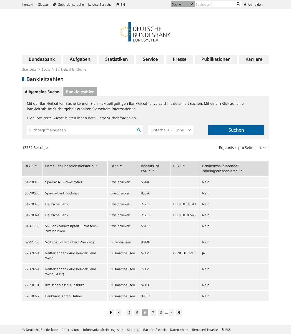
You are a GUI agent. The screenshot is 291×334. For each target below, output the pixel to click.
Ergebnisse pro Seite (236, 147)
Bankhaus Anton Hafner (63, 296)
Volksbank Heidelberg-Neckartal (70, 242)
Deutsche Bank (56, 204)
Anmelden (255, 4)
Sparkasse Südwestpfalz (63, 182)
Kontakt (27, 4)
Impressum (70, 329)
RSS (227, 329)
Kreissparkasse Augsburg (65, 285)
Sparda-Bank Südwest (62, 193)
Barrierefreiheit (154, 329)
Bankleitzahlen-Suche (70, 69)
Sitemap (133, 329)
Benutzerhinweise (205, 329)
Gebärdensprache (70, 4)
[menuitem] (41, 59)
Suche (46, 69)
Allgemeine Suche (42, 91)
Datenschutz (179, 329)
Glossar (43, 4)
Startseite (29, 69)
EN (122, 4)
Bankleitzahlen (80, 91)
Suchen (236, 130)
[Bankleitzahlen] (238, 4)
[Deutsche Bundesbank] (145, 31)
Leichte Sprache (100, 4)
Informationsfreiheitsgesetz (103, 329)
